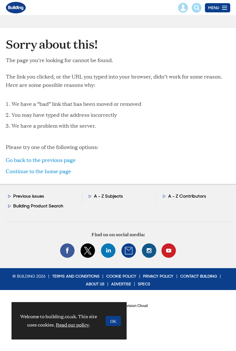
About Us (95, 284)
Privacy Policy (158, 276)
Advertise (121, 284)
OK (113, 321)
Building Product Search (38, 206)
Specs (144, 284)
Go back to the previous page (41, 159)
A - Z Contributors (187, 196)
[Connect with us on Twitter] (87, 250)
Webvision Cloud (133, 305)
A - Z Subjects (108, 196)
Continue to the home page (38, 171)
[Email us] (128, 250)
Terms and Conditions (76, 276)
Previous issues (28, 196)
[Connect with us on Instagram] (149, 250)
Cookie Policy (121, 276)
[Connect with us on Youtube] (168, 250)
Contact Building (198, 276)
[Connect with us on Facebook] (67, 250)
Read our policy (72, 324)
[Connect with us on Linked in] (108, 250)
